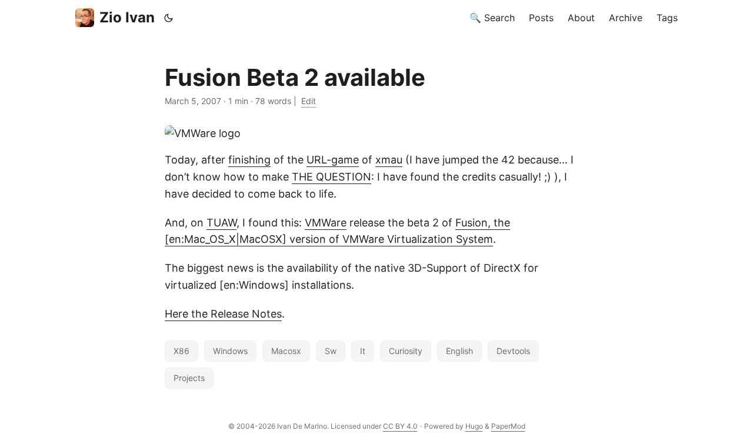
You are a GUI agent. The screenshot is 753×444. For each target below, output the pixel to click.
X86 (181, 351)
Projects (189, 378)
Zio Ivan (127, 17)
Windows (230, 351)
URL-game (332, 159)
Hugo (474, 426)
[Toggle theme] (169, 17)
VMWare (325, 222)
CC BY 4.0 (400, 426)
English (459, 351)
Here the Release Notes (223, 314)
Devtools (513, 351)
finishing (249, 159)
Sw (330, 351)
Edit (308, 101)
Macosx (286, 351)
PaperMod (508, 426)
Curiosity (405, 351)
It (362, 351)
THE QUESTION (331, 177)
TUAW (221, 222)
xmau (388, 159)
